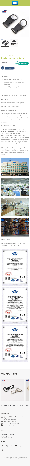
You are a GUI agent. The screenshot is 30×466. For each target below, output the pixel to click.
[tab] (5, 43)
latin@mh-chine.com (12, 426)
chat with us (4, 62)
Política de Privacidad (7, 434)
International (26, 462)
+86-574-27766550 (11, 419)
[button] (2, 3)
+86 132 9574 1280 (14, 424)
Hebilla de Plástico (8, 56)
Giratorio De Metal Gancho (12, 405)
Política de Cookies (6, 437)
